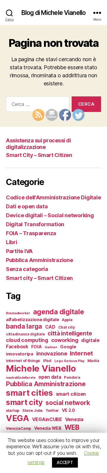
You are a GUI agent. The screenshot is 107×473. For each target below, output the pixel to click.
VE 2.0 (68, 410)
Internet (81, 353)
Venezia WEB (48, 428)
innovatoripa (19, 353)
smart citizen (71, 394)
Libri (11, 242)
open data (49, 377)
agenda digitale (58, 311)
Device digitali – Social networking (50, 215)
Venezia (74, 419)
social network (67, 402)
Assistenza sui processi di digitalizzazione (38, 143)
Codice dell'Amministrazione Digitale (53, 197)
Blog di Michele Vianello (53, 13)
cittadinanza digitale (25, 334)
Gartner (51, 347)
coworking (64, 340)
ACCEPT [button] (65, 462)
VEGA (17, 418)
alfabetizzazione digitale (32, 319)
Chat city (66, 327)
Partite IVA (19, 251)
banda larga (24, 326)
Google (68, 346)
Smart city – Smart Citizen (39, 278)
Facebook (17, 346)
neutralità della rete (20, 378)
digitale (90, 340)
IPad (47, 360)
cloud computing (27, 340)
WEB (71, 427)
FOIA (36, 346)
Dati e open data (27, 206)
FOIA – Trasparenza (31, 233)
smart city (24, 402)
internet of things (23, 360)
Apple (67, 320)
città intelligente (70, 333)
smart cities (29, 393)
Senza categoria (27, 269)
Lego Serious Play (69, 361)
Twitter (52, 410)
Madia (93, 360)
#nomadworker (18, 313)
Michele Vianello (41, 368)
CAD (50, 327)
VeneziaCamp (18, 428)
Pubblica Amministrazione (39, 260)
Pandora (72, 377)
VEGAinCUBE (47, 419)
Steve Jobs (32, 410)
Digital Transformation (35, 224)
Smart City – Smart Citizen (39, 155)
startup (12, 410)
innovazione (51, 353)
